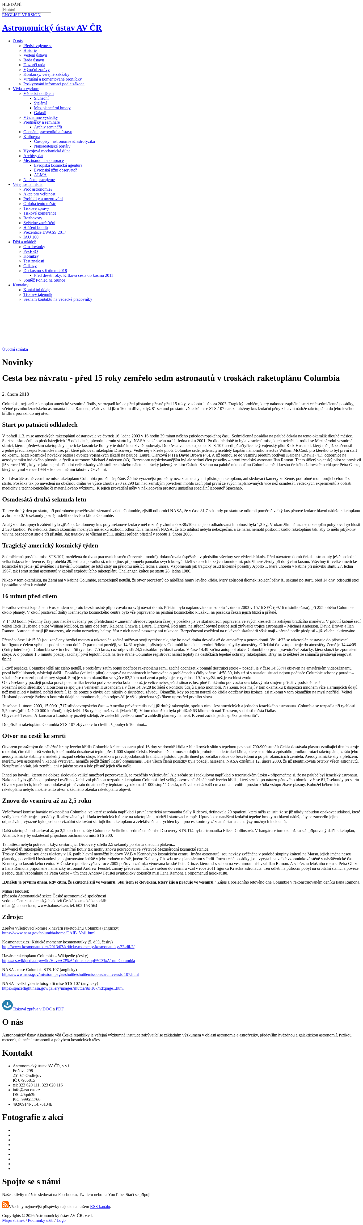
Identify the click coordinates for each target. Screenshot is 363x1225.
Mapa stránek (13, 1220)
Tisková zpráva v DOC (32, 1009)
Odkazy (30, 266)
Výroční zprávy (36, 69)
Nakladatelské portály (52, 146)
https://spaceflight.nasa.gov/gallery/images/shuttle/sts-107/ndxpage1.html (63, 988)
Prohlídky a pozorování (43, 198)
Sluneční (41, 98)
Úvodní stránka (15, 349)
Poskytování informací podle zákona (54, 84)
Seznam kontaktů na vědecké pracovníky (57, 299)
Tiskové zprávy (36, 208)
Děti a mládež (24, 242)
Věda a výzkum (26, 88)
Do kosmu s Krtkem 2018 (45, 270)
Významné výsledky (40, 117)
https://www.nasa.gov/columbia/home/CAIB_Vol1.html (48, 933)
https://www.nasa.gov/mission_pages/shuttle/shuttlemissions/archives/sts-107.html (70, 974)
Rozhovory (32, 218)
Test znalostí (33, 261)
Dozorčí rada (34, 64)
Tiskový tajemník (37, 294)
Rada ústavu (33, 60)
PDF (60, 1009)
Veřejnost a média (28, 184)
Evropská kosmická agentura (58, 165)
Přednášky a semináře (41, 122)
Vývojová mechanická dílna (46, 151)
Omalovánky (34, 246)
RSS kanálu (100, 1206)
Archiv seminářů (48, 127)
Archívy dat (33, 155)
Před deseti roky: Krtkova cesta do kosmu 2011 (73, 275)
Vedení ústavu (35, 55)
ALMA (40, 175)
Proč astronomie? (37, 189)
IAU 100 (31, 237)
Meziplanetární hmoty (52, 108)
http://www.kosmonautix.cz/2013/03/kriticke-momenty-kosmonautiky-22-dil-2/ (68, 946)
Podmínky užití (40, 1220)
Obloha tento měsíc (39, 203)
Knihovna (31, 136)
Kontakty (20, 285)
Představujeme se (37, 45)
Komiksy (31, 256)
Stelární (40, 103)
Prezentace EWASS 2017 (44, 232)
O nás (18, 41)
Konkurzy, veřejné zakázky (46, 74)
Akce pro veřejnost (39, 194)
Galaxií (40, 112)
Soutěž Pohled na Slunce (44, 280)
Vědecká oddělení (38, 93)
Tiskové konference (39, 213)
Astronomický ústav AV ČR (52, 27)
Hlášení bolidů (35, 227)
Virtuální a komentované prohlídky (52, 79)
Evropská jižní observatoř (55, 170)
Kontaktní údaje (36, 289)
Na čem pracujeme (39, 179)
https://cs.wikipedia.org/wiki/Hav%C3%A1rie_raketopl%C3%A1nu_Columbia (68, 960)
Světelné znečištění (39, 222)
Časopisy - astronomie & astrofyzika (64, 141)
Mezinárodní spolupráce (43, 160)
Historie (30, 50)
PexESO (30, 251)
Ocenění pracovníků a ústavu (47, 131)
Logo (61, 1220)
